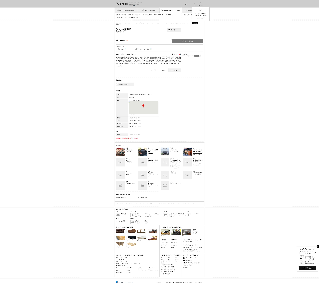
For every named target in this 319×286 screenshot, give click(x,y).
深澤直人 (176, 257)
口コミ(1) (173, 29)
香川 (120, 17)
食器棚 (146, 221)
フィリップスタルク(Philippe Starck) (168, 269)
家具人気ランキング (189, 260)
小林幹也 (162, 262)
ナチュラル (118, 247)
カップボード (173, 245)
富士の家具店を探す (121, 197)
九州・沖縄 (127, 17)
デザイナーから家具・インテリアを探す (170, 255)
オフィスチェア (157, 214)
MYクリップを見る (201, 18)
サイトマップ (168, 282)
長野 (151, 14)
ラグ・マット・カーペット (153, 270)
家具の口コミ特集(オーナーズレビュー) (193, 262)
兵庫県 (135, 263)
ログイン (194, 5)
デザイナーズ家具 (164, 242)
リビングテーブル (172, 216)
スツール (137, 213)
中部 (143, 14)
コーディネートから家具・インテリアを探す (172, 227)
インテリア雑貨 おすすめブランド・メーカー (191, 250)
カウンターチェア (138, 216)
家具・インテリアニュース (191, 257)
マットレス (123, 220)
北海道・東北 (131, 14)
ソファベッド (123, 214)
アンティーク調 (119, 233)
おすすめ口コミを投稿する (187, 41)
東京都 (117, 263)
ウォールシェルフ (174, 247)
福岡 (132, 17)
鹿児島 (136, 17)
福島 (139, 14)
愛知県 (140, 263)
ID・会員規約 (176, 282)
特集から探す (187, 14)
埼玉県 (126, 263)
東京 (120, 14)
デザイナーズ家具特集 (187, 265)
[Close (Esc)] (318, 246)
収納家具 (150, 269)
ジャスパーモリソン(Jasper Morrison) (168, 271)
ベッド (128, 269)
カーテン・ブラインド (141, 270)
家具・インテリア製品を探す (127, 10)
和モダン (128, 247)
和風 (148, 240)
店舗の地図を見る (120, 31)
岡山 (171, 14)
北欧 (138, 233)
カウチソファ (123, 213)
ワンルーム (195, 232)
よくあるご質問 (189, 282)
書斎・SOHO (195, 230)
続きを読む (119, 65)
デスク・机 (118, 269)
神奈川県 (122, 263)
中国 (166, 14)
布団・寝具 (139, 269)
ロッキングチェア (148, 216)
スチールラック (174, 242)
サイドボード (163, 245)
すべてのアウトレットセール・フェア (123, 257)
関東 (117, 14)
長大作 (162, 259)
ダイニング (173, 235)
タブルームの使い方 (160, 282)
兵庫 (160, 14)
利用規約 (182, 282)
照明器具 (117, 270)
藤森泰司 (169, 261)
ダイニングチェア (148, 214)
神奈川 (122, 14)
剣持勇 (169, 257)
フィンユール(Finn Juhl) (165, 273)
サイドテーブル (181, 213)
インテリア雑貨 (119, 272)
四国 (117, 17)
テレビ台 (137, 220)
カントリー (139, 240)
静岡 (149, 14)
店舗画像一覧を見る (123, 84)
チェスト (137, 221)
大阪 (158, 14)
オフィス (194, 233)
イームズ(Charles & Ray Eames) (167, 264)
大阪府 (131, 263)
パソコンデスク (195, 213)
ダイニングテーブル (172, 213)
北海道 (136, 14)
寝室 (183, 235)
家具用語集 (185, 267)
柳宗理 (162, 257)
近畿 (155, 14)
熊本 (134, 17)
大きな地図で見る (132, 114)
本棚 (145, 220)
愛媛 (122, 17)
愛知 (146, 14)
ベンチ (155, 213)
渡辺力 (169, 259)
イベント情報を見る (307, 268)
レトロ (128, 233)
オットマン (137, 214)
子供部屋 (194, 229)
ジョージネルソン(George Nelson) (167, 266)
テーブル (139, 267)
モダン (128, 240)
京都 (162, 14)
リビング (162, 235)
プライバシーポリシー (198, 282)
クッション (129, 272)
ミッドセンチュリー (151, 233)
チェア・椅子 (129, 267)
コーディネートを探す (149, 10)
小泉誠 (176, 261)
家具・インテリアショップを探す (172, 10)
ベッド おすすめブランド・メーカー (190, 245)
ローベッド (163, 247)
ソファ (117, 267)
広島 (169, 14)
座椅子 (146, 213)
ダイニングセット (151, 267)
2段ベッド (123, 221)
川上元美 (176, 259)
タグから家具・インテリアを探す (169, 239)
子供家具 (128, 270)
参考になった (174, 70)
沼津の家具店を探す (144, 197)
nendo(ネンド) (163, 261)
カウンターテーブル (172, 214)
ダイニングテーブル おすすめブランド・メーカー (192, 247)
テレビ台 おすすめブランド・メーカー (190, 249)
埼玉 (125, 14)
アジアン (117, 240)
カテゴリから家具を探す (122, 209)
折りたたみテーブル (182, 214)
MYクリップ (201, 5)
